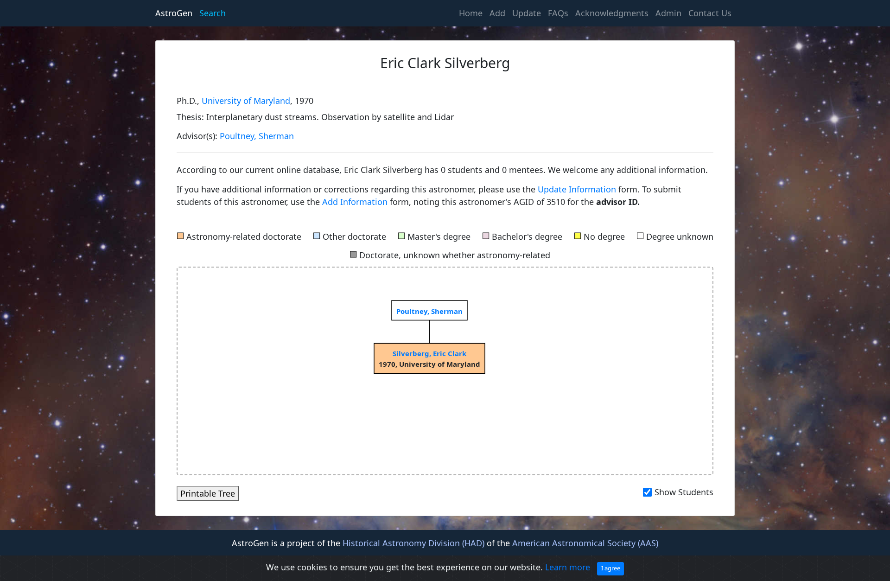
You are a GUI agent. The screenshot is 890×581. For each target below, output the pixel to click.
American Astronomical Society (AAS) (585, 543)
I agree (610, 568)
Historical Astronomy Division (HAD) (413, 543)
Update (526, 13)
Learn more (567, 567)
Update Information (578, 189)
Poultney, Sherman (257, 135)
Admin (668, 13)
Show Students (684, 492)
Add (497, 13)
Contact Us (709, 13)
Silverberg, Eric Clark (429, 353)
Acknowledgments (611, 13)
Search (212, 13)
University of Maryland (246, 100)
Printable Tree (207, 493)
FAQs (558, 13)
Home (472, 13)
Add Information (355, 201)
